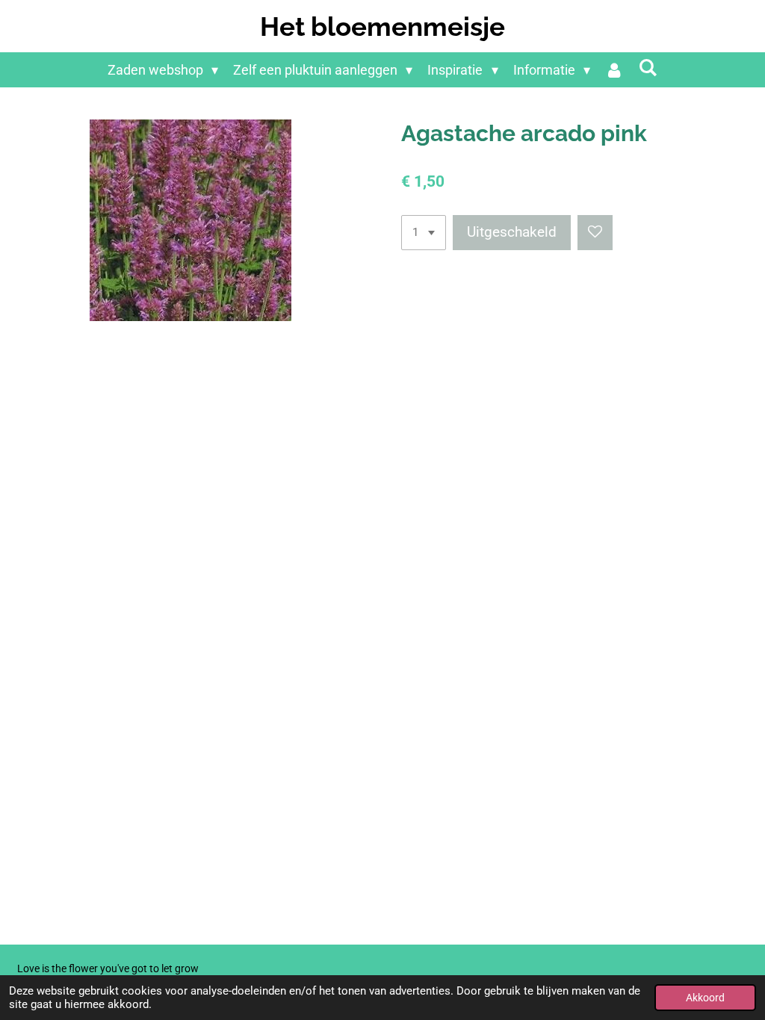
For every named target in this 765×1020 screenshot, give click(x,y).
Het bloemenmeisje (382, 26)
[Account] (614, 69)
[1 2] (423, 232)
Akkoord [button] (705, 998)
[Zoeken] (648, 67)
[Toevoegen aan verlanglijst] (595, 232)
